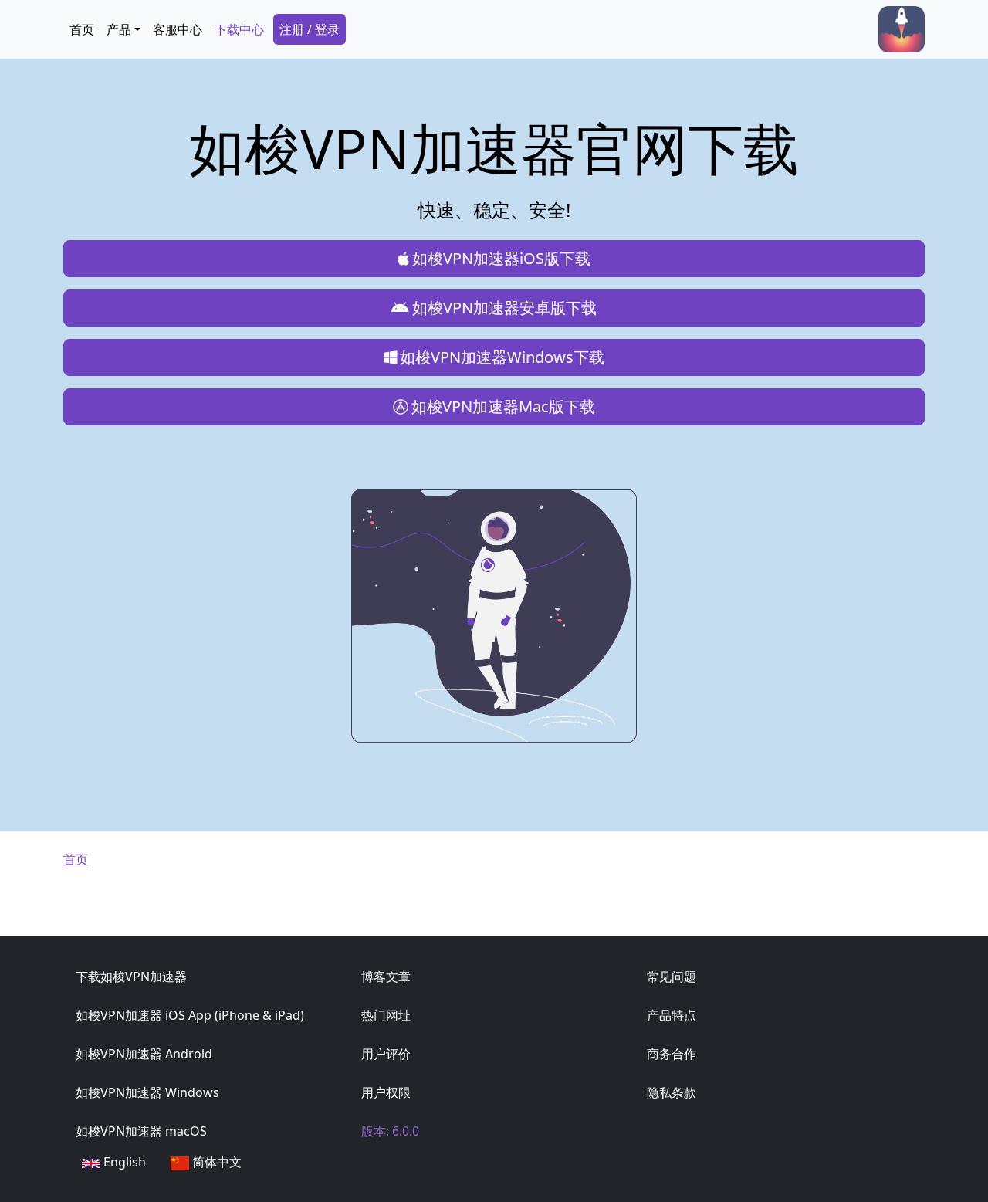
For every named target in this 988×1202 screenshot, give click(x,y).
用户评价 (386, 1053)
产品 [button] (119, 29)
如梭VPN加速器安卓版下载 (504, 307)
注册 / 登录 (309, 29)
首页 (81, 29)
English (123, 1161)
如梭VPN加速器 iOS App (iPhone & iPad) (190, 1015)
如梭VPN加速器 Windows (147, 1092)
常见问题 (671, 976)
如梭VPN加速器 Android (144, 1053)
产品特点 (671, 1015)
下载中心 (239, 29)
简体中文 (215, 1161)
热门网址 (386, 1015)
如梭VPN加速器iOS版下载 (501, 258)
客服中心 (177, 29)
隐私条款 (671, 1092)
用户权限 (386, 1092)
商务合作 (671, 1053)
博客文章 (386, 976)
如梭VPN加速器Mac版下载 (503, 406)
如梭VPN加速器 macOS (141, 1130)
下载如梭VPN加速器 (131, 976)
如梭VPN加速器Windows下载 (502, 357)
